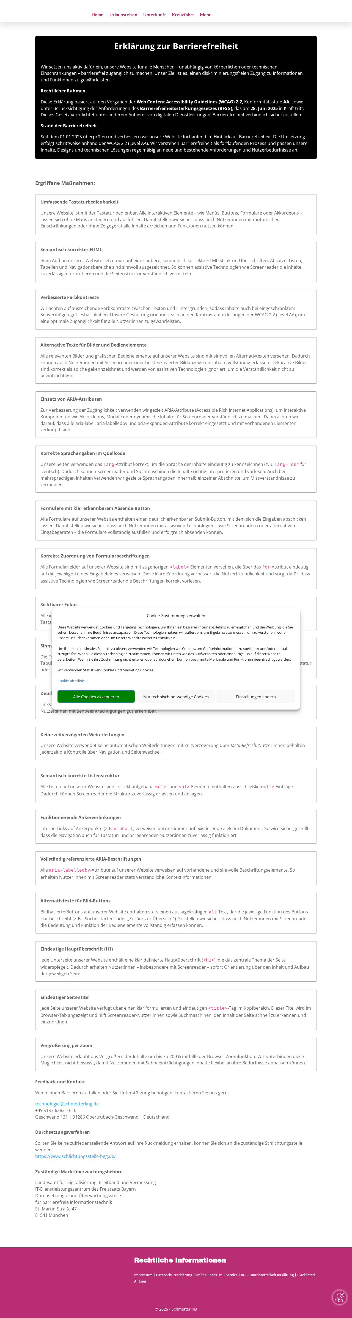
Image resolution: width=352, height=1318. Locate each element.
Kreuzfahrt (183, 15)
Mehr (205, 15)
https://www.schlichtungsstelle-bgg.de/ (75, 1156)
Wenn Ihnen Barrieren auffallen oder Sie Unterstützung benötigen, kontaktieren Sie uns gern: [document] (132, 1093)
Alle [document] (44, 870)
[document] (176, 47)
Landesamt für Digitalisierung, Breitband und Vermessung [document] (95, 1182)
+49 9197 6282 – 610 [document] (55, 1110)
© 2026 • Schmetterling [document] (176, 1309)
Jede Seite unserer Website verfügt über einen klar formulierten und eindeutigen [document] (124, 1008)
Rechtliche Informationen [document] (180, 1260)
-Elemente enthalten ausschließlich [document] (226, 787)
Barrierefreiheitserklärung (272, 1274)
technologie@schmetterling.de (67, 1104)
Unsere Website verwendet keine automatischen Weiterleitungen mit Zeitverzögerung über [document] (135, 745)
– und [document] (172, 787)
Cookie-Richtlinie (71, 680)
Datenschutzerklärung (174, 1274)
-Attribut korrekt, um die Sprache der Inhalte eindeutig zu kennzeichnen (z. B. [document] (194, 464)
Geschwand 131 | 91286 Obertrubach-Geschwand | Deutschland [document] (102, 1117)
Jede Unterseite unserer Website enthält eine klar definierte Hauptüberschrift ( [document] (121, 960)
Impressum (143, 1274)
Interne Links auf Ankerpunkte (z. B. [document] (77, 828)
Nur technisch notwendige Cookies (176, 696)
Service (232, 1274)
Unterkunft (154, 15)
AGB (244, 1274)
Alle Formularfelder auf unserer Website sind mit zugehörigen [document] (105, 567)
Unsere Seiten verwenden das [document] (71, 464)
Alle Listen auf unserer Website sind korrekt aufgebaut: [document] (97, 787)
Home (97, 15)
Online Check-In (209, 1274)
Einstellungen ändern (256, 696)
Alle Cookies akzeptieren (96, 696)
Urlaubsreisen (123, 15)
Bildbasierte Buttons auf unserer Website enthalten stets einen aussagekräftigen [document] (124, 912)
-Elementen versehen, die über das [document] (225, 567)
